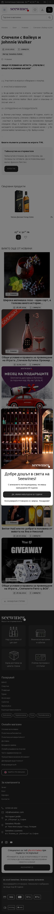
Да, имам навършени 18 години (27, 494)
